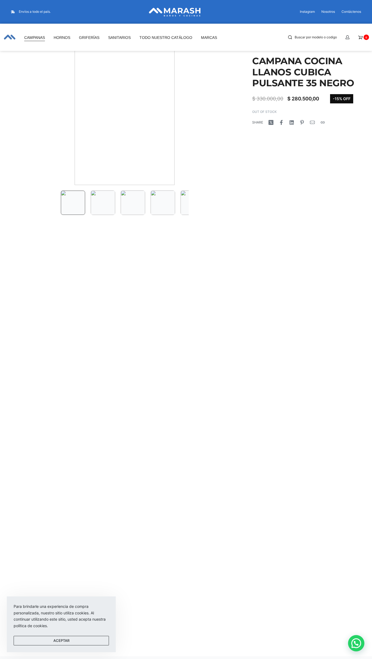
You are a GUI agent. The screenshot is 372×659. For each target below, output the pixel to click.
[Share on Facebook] (281, 122)
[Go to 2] (103, 202)
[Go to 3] (133, 202)
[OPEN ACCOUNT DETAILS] (347, 37)
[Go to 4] (163, 202)
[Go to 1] (73, 202)
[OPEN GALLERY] (125, 111)
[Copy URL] (322, 122)
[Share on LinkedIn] (291, 122)
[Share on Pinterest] (302, 122)
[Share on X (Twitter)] (271, 122)
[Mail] (312, 122)
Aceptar (61, 640)
